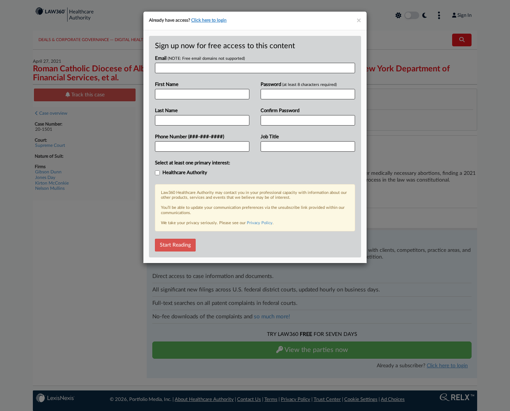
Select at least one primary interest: (192, 163)
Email (200, 58)
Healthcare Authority (184, 172)
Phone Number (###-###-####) (189, 137)
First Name (166, 84)
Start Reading (175, 245)
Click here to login (209, 20)
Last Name (166, 110)
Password (299, 84)
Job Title (270, 137)
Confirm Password (280, 110)
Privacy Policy (260, 223)
